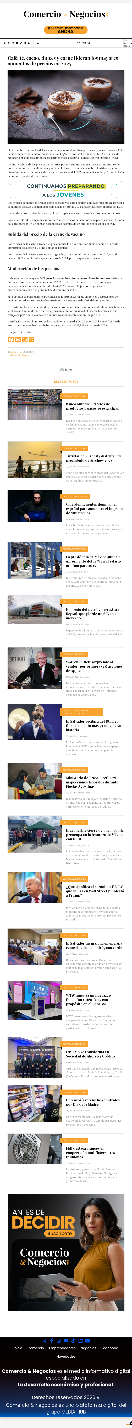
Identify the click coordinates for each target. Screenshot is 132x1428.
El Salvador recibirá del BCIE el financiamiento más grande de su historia (93, 725)
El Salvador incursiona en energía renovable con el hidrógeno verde (94, 945)
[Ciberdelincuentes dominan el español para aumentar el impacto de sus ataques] (35, 505)
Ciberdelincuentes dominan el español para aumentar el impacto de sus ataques (94, 508)
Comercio (36, 1348)
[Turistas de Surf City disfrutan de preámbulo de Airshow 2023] (35, 459)
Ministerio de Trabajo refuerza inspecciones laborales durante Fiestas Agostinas (92, 782)
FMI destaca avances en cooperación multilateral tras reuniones (90, 1152)
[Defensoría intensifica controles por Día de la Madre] (35, 1103)
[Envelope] (87, 1340)
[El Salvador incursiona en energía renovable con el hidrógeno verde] (35, 946)
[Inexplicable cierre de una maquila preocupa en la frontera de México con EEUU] (35, 833)
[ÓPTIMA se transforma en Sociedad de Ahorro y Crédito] (35, 1057)
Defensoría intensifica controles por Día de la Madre (93, 1102)
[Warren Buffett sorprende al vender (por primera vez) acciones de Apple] (35, 667)
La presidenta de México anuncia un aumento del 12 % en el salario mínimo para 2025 (93, 561)
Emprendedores (84, 711)
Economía (26, 355)
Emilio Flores (16, 352)
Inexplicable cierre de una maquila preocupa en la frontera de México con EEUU (95, 834)
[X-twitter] (44, 1340)
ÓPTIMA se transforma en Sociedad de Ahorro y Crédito (90, 1053)
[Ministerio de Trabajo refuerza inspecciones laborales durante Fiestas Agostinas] (35, 781)
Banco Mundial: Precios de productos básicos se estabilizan (92, 406)
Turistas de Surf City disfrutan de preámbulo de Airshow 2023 (94, 458)
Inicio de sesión (127, 43)
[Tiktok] (73, 1340)
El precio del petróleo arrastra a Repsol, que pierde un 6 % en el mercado (92, 613)
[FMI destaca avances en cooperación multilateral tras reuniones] (35, 1148)
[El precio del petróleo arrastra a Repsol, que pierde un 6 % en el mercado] (35, 609)
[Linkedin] (80, 1340)
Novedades (81, 496)
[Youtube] (66, 1340)
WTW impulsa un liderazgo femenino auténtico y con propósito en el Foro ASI (88, 999)
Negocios (80, 654)
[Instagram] (59, 1340)
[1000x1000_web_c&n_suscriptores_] (66, 1252)
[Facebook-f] (51, 1340)
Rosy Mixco (83, 466)
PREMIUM (83, 43)
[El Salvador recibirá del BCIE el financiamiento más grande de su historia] (35, 721)
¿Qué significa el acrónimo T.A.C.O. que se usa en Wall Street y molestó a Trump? (95, 891)
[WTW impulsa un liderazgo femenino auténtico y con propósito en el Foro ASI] (35, 1000)
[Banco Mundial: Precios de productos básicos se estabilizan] (35, 404)
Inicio (18, 1348)
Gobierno (68, 713)
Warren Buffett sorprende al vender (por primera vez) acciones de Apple (94, 666)
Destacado (16, 355)
